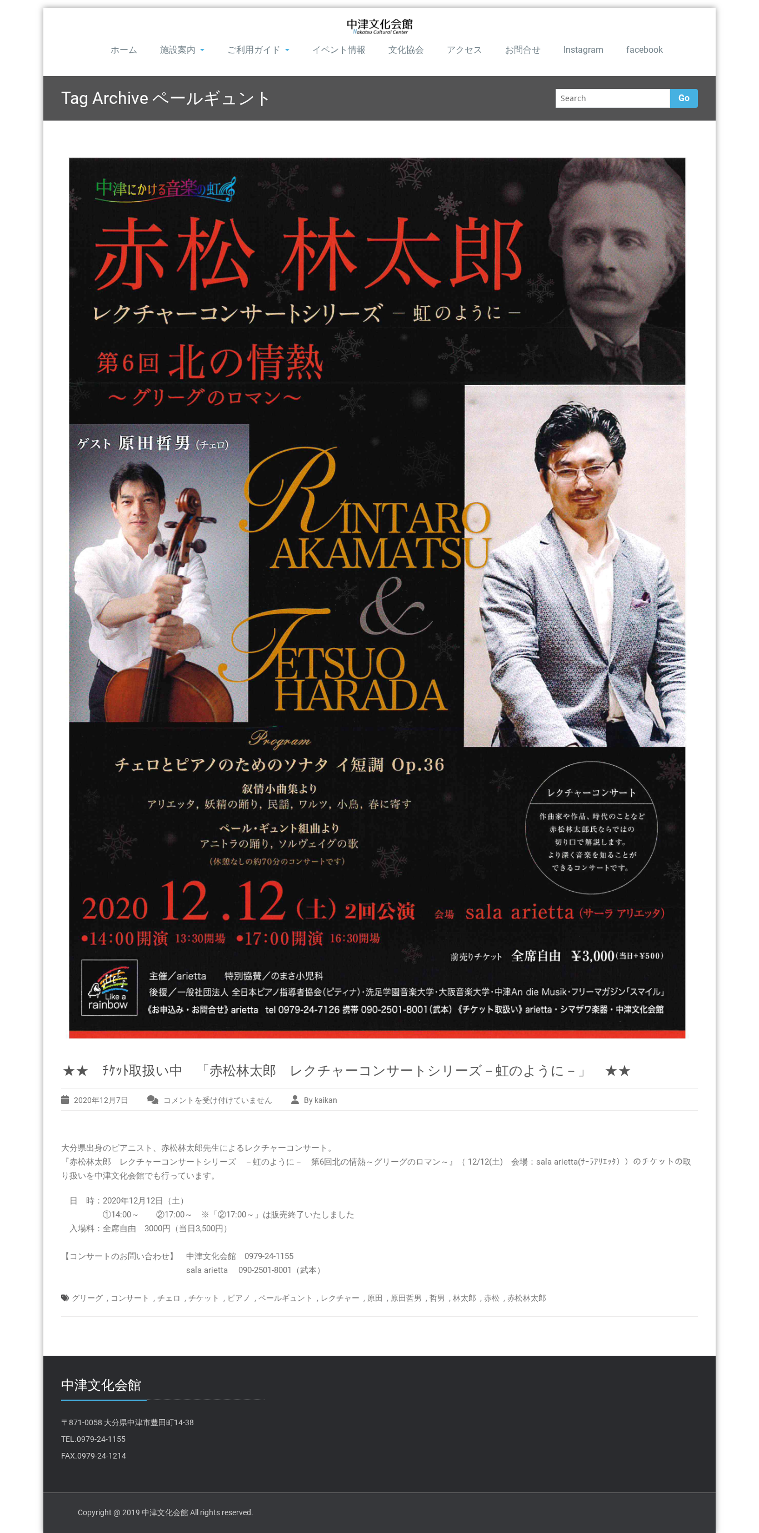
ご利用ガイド (254, 49)
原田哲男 (406, 1298)
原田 (375, 1298)
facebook (644, 49)
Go (684, 98)
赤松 (492, 1298)
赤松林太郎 (526, 1298)
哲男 (437, 1298)
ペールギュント (285, 1298)
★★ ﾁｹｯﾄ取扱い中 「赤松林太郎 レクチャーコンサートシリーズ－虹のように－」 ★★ (346, 1070)
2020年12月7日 (101, 1100)
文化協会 (406, 49)
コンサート (130, 1298)
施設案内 (178, 49)
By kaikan (320, 1100)
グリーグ (87, 1298)
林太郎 (464, 1298)
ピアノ (239, 1298)
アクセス (464, 49)
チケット (203, 1298)
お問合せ (523, 49)
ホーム (124, 49)
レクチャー (340, 1298)
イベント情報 (339, 49)
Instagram (583, 49)
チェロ (169, 1298)
